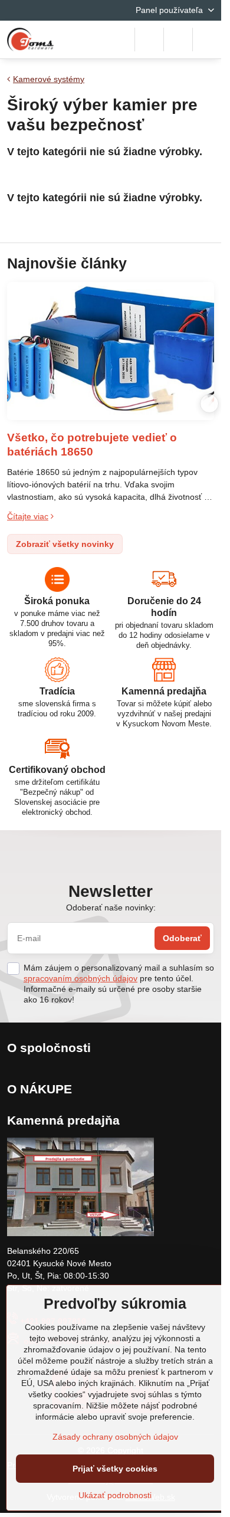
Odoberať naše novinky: (111, 907)
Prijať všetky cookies (115, 1468)
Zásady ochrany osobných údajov (115, 1436)
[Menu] (207, 39)
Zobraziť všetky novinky (65, 544)
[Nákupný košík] (178, 39)
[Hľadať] (149, 39)
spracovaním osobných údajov (80, 978)
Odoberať (182, 938)
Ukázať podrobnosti (115, 1495)
